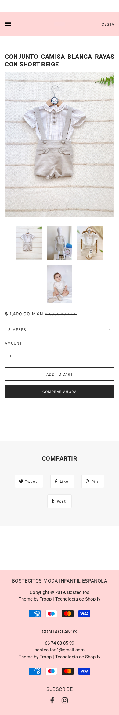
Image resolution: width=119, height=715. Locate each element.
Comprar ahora (59, 391)
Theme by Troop (35, 599)
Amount (13, 343)
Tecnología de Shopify (77, 599)
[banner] (59, 24)
